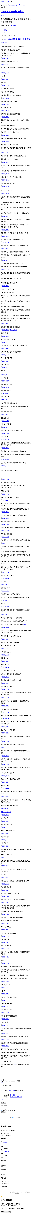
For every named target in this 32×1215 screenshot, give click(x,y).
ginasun (2, 1082)
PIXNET (7, 1192)
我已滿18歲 (3, 1212)
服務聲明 (17, 1193)
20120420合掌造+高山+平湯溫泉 (17, 39)
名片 (5, 32)
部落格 (5, 30)
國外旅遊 (12, 1095)
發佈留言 (3, 1112)
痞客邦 (11, 1090)
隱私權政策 (27, 1192)
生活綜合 (13, 25)
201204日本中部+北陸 (16, 1097)
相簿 (5, 29)
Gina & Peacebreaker (12, 11)
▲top (2, 1099)
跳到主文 (3, 15)
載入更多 (3, 1102)
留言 (14, 1090)
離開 (9, 1212)
